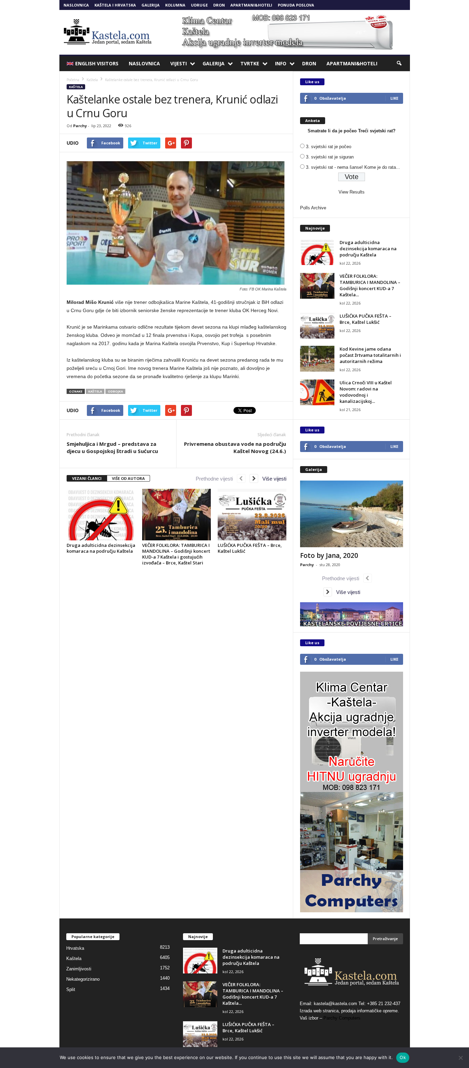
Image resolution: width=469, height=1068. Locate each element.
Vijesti (178, 63)
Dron (219, 5)
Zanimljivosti (78, 968)
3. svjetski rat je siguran (330, 156)
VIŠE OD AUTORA (128, 478)
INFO (280, 63)
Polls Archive (313, 207)
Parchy (80, 125)
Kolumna (175, 5)
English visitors (96, 63)
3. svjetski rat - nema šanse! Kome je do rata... (353, 167)
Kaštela (76, 87)
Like (394, 98)
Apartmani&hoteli (251, 5)
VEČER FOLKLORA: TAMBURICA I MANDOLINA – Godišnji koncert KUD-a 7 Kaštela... (370, 285)
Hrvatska (75, 948)
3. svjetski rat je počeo (328, 146)
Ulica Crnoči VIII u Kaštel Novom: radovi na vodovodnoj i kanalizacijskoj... (366, 391)
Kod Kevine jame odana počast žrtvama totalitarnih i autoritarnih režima (370, 355)
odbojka (115, 391)
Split (70, 989)
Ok (403, 1057)
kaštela (95, 391)
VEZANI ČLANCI (87, 478)
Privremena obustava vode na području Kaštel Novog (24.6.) (235, 447)
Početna (73, 79)
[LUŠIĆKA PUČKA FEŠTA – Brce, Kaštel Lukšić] (252, 514)
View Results (352, 192)
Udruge (199, 5)
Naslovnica (76, 5)
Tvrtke (249, 63)
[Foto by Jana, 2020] (351, 514)
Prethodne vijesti (216, 479)
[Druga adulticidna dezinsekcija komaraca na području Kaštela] (101, 514)
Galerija (150, 5)
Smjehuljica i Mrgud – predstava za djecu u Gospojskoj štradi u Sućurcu (112, 447)
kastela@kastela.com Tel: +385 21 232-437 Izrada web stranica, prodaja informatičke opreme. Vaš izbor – (350, 1011)
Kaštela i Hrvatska (115, 5)
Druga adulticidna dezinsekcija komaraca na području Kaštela (101, 548)
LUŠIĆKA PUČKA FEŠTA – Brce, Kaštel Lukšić (250, 548)
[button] (399, 63)
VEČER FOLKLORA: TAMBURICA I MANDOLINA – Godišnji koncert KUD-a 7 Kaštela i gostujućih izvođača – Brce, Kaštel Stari (176, 554)
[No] (460, 1057)
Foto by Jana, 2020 (329, 555)
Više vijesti (272, 479)
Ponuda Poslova (296, 5)
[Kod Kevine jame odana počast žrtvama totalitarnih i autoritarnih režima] (317, 359)
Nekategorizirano (83, 979)
